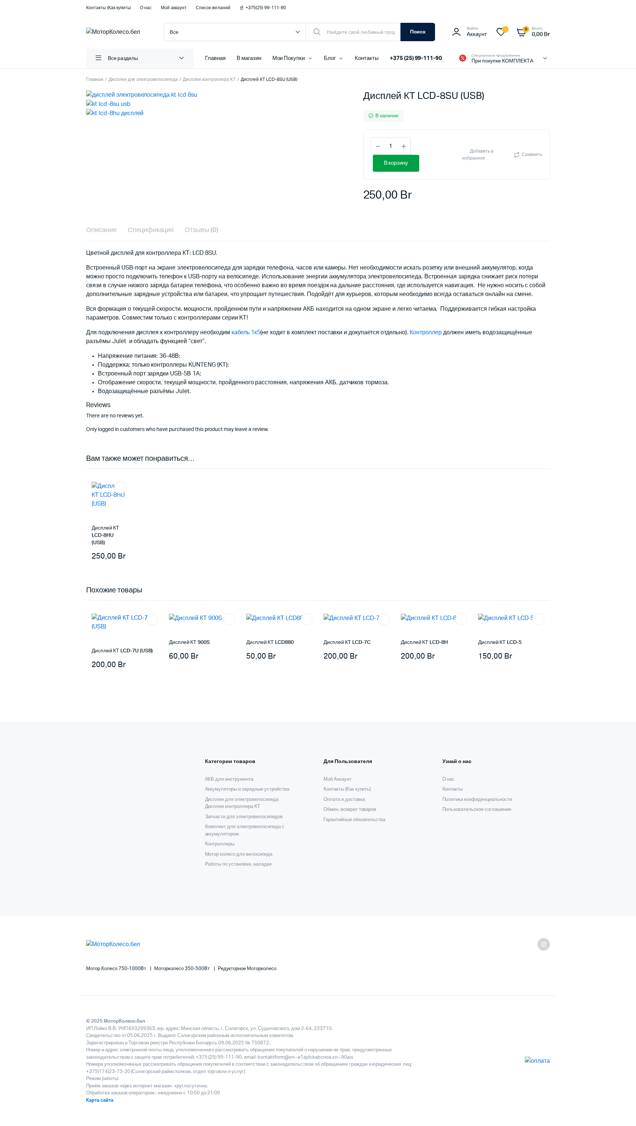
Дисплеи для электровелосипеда (143, 79)
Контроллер (426, 332)
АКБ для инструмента (229, 779)
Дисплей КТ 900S (189, 642)
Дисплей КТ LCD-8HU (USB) (105, 535)
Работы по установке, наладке (238, 864)
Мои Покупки (288, 58)
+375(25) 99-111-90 (265, 8)
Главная (215, 58)
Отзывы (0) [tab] (201, 230)
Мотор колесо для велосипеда (238, 854)
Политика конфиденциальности (477, 799)
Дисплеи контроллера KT (209, 79)
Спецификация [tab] (151, 230)
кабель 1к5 (246, 332)
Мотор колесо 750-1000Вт (116, 968)
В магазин (249, 58)
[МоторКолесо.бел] (117, 32)
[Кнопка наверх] (619, 1109)
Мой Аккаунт (337, 779)
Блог (330, 58)
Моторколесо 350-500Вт (182, 968)
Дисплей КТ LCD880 (270, 642)
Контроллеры (220, 844)
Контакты (367, 58)
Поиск (418, 32)
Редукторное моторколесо (247, 968)
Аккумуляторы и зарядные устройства (247, 789)
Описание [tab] (101, 230)
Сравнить (532, 154)
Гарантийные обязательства (354, 819)
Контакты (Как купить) (108, 8)
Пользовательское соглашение (476, 809)
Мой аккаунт (174, 8)
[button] (484, 154)
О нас (146, 8)
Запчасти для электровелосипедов (244, 817)
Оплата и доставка (344, 799)
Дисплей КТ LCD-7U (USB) (122, 650)
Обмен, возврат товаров (350, 809)
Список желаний (213, 8)
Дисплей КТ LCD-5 (500, 642)
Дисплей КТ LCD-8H (424, 642)
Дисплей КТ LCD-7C (347, 642)
